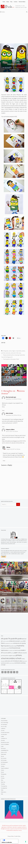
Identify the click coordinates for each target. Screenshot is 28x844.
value (20, 661)
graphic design (13, 645)
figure (13, 351)
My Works (3, 764)
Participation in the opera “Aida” (11, 359)
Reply (3, 410)
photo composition (23, 652)
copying (23, 643)
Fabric (2, 746)
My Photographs (4, 762)
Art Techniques (4, 724)
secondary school (13, 658)
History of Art (4, 752)
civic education (4, 734)
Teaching (3, 784)
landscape (17, 648)
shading (23, 658)
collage (21, 641)
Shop (11, 1)
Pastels (2, 770)
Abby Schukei (9, 413)
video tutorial (24, 661)
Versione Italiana (22, 1)
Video (2, 790)
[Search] (18, 504)
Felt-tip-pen (3, 748)
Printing (2, 778)
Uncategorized (4, 788)
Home (4, 1)
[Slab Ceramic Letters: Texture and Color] (14, 612)
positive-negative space (10, 655)
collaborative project (14, 641)
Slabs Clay (3, 782)
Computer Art (4, 738)
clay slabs (7, 641)
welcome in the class (16, 353)
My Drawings (3, 760)
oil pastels (5, 652)
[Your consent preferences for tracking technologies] (25, 841)
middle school (12, 650)
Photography (3, 774)
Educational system (5, 742)
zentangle (3, 664)
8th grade (18, 638)
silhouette (2, 661)
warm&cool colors (5, 663)
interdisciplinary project (5, 648)
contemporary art (17, 643)
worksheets (17, 663)
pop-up (2, 776)
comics (10, 351)
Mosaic (2, 756)
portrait (3, 353)
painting (12, 652)
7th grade (11, 638)
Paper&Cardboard (4, 768)
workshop (23, 663)
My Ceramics (3, 758)
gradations (7, 646)
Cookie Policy (17, 836)
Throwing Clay (4, 786)
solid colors (7, 661)
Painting (2, 766)
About (7, 1)
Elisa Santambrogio (11, 397)
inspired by (18, 351)
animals (4, 641)
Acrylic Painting (4, 720)
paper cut (17, 652)
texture (17, 661)
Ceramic (2, 730)
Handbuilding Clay (4, 750)
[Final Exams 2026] (14, 574)
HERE (15, 116)
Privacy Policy (11, 836)
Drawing (20, 67)
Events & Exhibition (5, 744)
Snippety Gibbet (10, 429)
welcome (8, 353)
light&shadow (4, 650)
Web (2, 794)
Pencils (2, 772)
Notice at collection (7, 842)
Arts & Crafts (4, 726)
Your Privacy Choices (11, 840)
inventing (11, 648)
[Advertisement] (14, 29)
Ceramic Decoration (5, 732)
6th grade (5, 351)
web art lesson (11, 663)
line (9, 650)
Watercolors (3, 792)
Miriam (8, 447)
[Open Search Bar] (27, 12)
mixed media (17, 650)
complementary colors (8, 643)
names (23, 351)
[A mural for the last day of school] (14, 596)
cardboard (3, 728)
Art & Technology (4, 722)
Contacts (15, 1)
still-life (13, 661)
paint (9, 652)
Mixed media (3, 754)
